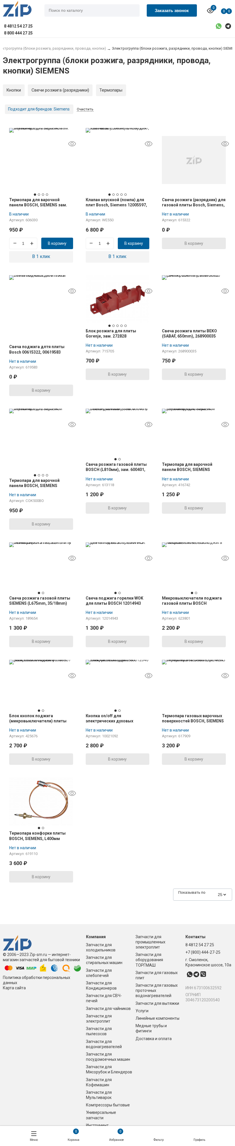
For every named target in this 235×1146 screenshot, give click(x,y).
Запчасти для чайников (108, 1008)
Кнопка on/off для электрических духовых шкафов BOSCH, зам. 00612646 (116, 720)
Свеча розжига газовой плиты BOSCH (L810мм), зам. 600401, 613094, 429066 (116, 469)
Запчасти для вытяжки (157, 1003)
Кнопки (13, 90)
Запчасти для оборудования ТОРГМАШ (149, 959)
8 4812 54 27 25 (199, 945)
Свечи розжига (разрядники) (60, 90)
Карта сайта (14, 988)
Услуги (142, 1011)
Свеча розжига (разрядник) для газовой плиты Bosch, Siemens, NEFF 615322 (194, 204)
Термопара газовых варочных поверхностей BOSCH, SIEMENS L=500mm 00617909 (193, 720)
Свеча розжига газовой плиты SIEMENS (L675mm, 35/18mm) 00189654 (39, 603)
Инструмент (97, 1125)
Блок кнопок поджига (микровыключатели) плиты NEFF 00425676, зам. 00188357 (38, 720)
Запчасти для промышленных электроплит (150, 941)
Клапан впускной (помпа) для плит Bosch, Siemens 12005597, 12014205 (116, 204)
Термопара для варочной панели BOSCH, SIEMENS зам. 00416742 (38, 204)
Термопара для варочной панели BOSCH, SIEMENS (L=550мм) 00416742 (187, 469)
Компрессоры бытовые (108, 1105)
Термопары (110, 90)
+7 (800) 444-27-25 (202, 952)
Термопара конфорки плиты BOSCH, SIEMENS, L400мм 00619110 (37, 838)
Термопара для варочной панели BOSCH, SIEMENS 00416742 (34, 485)
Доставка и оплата (154, 1038)
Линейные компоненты (157, 1018)
